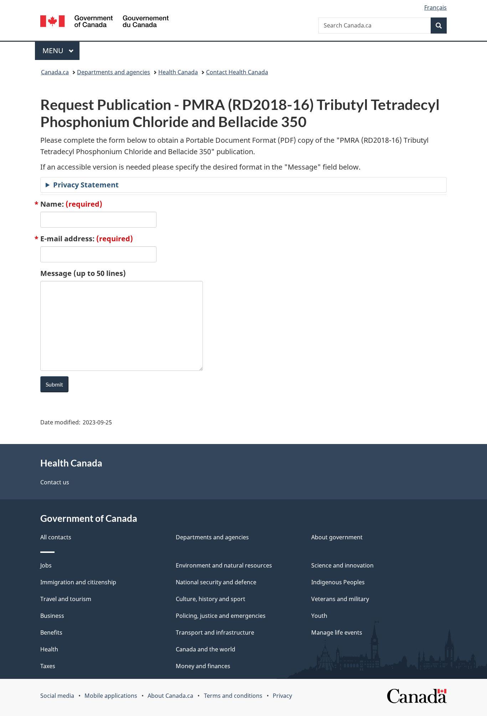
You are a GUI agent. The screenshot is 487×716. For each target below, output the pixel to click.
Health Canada (178, 72)
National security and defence (216, 582)
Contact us (54, 482)
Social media (57, 696)
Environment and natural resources (224, 565)
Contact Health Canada (237, 72)
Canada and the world (205, 649)
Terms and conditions (233, 696)
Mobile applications (110, 696)
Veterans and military (340, 599)
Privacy (282, 696)
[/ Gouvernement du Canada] (104, 22)
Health (49, 649)
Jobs (46, 565)
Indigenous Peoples (338, 582)
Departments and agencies (113, 72)
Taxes (47, 666)
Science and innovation (342, 565)
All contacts (55, 537)
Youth (319, 616)
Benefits (51, 632)
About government (337, 537)
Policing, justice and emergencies (221, 616)
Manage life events (336, 632)
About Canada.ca (170, 696)
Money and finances (203, 666)
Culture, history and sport (210, 599)
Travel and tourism (65, 599)
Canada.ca (55, 72)
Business (52, 616)
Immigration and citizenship (78, 582)
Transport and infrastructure (215, 632)
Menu (53, 50)
